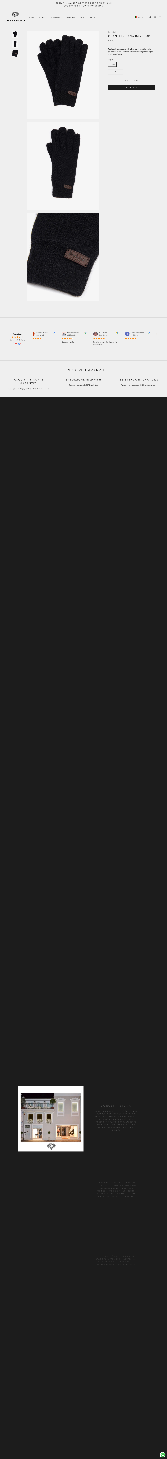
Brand (83, 17)
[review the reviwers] (52, 333)
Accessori (55, 17)
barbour (112, 32)
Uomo (32, 17)
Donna (42, 17)
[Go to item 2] (15, 44)
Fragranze (70, 17)
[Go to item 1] (15, 34)
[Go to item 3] (15, 53)
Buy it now (131, 87)
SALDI (93, 17)
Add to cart (131, 81)
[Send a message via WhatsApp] (163, 1455)
